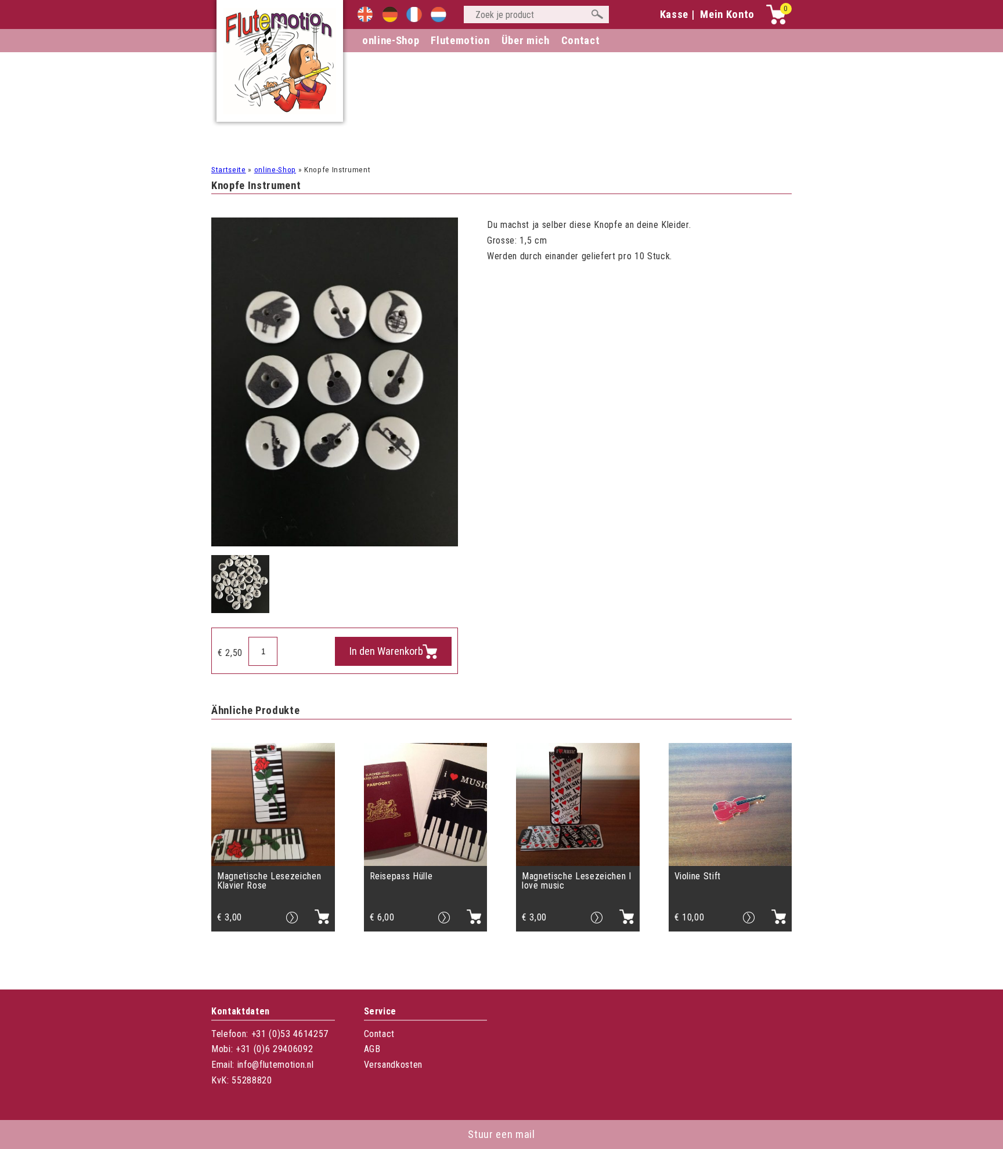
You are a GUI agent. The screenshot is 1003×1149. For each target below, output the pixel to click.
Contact (379, 1033)
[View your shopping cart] (776, 21)
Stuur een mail (501, 1134)
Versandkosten (393, 1064)
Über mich (525, 40)
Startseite (228, 169)
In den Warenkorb (386, 651)
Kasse (674, 14)
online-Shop (390, 40)
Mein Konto (727, 14)
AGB (372, 1048)
